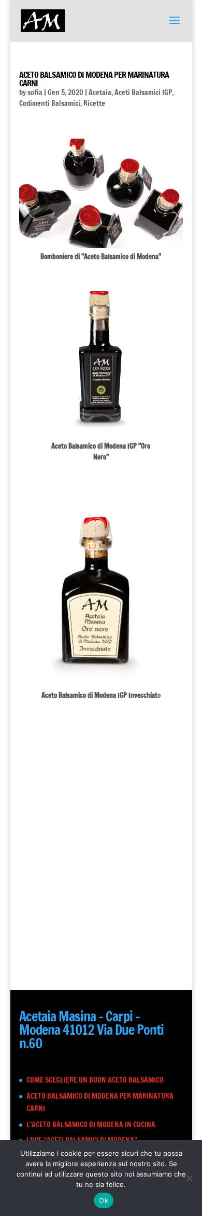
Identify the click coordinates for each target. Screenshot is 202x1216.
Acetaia (100, 92)
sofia (34, 92)
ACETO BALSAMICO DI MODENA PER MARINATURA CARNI (94, 79)
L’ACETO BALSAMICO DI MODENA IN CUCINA (90, 1124)
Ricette (94, 103)
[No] (189, 1178)
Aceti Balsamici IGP (143, 92)
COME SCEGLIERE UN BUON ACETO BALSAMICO (95, 1080)
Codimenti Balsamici (49, 103)
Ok (103, 1200)
